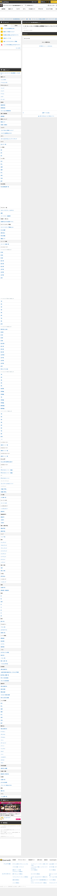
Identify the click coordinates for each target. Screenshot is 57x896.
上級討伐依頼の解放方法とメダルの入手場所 (10, 672)
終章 (2, 277)
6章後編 (2, 394)
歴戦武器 (2, 638)
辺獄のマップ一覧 (7, 38)
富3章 (2, 258)
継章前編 (2, 405)
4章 (1, 309)
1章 (1, 301)
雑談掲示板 (3, 105)
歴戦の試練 (3, 692)
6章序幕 (2, 388)
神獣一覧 (2, 790)
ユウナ (2, 96)
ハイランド (3, 562)
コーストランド (4, 551)
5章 (1, 312)
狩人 (2, 172)
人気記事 (5, 25)
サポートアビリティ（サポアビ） (7, 210)
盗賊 (2, 167)
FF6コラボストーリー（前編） (7, 470)
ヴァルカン (3, 737)
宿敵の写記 (3, 528)
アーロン (2, 93)
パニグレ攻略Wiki (52, 880)
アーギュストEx (4, 82)
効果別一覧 (3, 632)
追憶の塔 (2, 511)
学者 (2, 178)
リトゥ (2, 740)
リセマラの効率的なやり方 (6, 133)
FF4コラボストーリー (5, 478)
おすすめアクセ (4, 629)
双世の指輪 (3, 235)
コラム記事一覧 (4, 796)
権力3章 (2, 266)
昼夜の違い (3, 232)
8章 (1, 321)
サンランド (3, 559)
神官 (2, 175)
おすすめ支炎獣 (4, 782)
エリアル (2, 644)
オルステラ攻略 (49, 9)
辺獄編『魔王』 (4, 491)
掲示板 (16, 25)
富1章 (2, 252)
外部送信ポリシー (31, 860)
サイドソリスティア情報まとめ (7, 227)
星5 (1, 150)
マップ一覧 (3, 536)
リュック (2, 88)
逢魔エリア (3, 238)
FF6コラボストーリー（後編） (7, 472)
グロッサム (3, 734)
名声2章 (2, 272)
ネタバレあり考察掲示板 (6, 110)
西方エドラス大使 (4, 369)
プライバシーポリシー (22, 860)
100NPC (2, 520)
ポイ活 (35, 1)
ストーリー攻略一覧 (5, 244)
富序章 (2, 332)
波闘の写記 (3, 531)
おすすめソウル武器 (5, 652)
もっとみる (18, 48)
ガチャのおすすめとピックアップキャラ (9, 138)
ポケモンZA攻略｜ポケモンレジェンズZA (20, 864)
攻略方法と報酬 (4, 768)
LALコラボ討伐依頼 (5, 680)
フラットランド (4, 548)
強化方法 (2, 655)
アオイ (2, 762)
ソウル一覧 (3, 658)
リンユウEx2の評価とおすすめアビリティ (11, 44)
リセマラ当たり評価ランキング (7, 130)
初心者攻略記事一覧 (5, 186)
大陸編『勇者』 (4, 489)
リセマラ (18, 9)
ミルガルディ (3, 757)
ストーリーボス (4, 503)
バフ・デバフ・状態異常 (6, 216)
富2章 (2, 255)
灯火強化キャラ (32, 9)
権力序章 (2, 343)
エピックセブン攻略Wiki (35, 874)
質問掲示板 (3, 107)
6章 (1, 315)
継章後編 (2, 408)
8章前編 (2, 400)
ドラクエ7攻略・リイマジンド (18, 867)
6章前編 (2, 391)
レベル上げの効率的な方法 (8, 28)
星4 (1, 152)
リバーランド (3, 556)
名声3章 (2, 275)
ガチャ (24, 9)
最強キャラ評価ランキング (8, 31)
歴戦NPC (2, 517)
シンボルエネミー (4, 508)
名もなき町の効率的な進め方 (6, 461)
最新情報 (3, 9)
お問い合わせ (39, 860)
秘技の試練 (3, 689)
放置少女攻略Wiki (16, 880)
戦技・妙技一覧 (4, 661)
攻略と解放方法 (4, 669)
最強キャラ (10, 9)
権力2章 (2, 263)
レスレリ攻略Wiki (16, 882)
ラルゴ (2, 751)
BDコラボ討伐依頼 (4, 677)
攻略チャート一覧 (4, 445)
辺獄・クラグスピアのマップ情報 (10, 41)
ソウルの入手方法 (4, 663)
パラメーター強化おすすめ (6, 785)
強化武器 (2, 641)
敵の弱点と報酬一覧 (5, 675)
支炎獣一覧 (3, 779)
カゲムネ (2, 760)
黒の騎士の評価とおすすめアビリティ (11, 35)
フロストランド (4, 545)
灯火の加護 (3, 230)
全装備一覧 (3, 587)
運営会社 (46, 860)
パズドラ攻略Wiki (34, 870)
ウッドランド (3, 542)
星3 (1, 155)
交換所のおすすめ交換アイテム (7, 221)
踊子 (2, 181)
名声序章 (2, 354)
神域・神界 (3, 570)
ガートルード (3, 743)
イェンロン (3, 748)
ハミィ (2, 754)
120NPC (2, 522)
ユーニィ (2, 745)
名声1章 (2, 269)
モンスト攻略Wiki (52, 870)
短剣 (2, 601)
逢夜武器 (2, 646)
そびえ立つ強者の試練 (5, 694)
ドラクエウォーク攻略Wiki (17, 871)
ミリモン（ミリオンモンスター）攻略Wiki (39, 882)
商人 (2, 164)
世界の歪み (3, 576)
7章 (1, 318)
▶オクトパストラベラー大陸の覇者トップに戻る (10, 73)
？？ (2, 439)
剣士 (2, 161)
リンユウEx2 (3, 79)
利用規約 (14, 860)
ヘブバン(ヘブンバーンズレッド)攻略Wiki (20, 877)
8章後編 (2, 402)
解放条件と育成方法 (5, 774)
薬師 (2, 169)
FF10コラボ (40, 9)
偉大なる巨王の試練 (5, 697)
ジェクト (2, 91)
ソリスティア (3, 582)
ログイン (54, 1)
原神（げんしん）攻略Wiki (17, 874)
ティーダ (2, 99)
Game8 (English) (53, 860)
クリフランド (3, 553)
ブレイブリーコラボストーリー (7, 483)
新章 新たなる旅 (4, 329)
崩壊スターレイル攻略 (17, 870)
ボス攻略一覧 (3, 497)
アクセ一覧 (3, 627)
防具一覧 (2, 621)
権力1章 (2, 260)
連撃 (2, 213)
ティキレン (3, 731)
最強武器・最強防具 (5, 590)
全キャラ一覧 (3, 144)
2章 (1, 304)
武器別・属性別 (4, 124)
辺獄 (2, 567)
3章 (1, 307)
